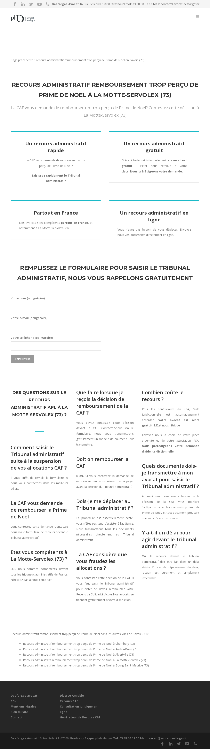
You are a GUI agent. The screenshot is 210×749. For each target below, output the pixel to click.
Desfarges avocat (24, 695)
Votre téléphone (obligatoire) (32, 338)
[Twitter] (31, 4)
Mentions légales (23, 706)
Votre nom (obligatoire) (28, 298)
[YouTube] (39, 4)
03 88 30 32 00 (142, 4)
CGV (13, 701)
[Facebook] (15, 4)
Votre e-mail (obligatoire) (29, 318)
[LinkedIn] (23, 4)
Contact (17, 717)
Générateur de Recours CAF (80, 717)
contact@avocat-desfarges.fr (180, 4)
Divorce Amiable (72, 695)
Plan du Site (19, 712)
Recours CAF (69, 701)
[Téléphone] (47, 4)
